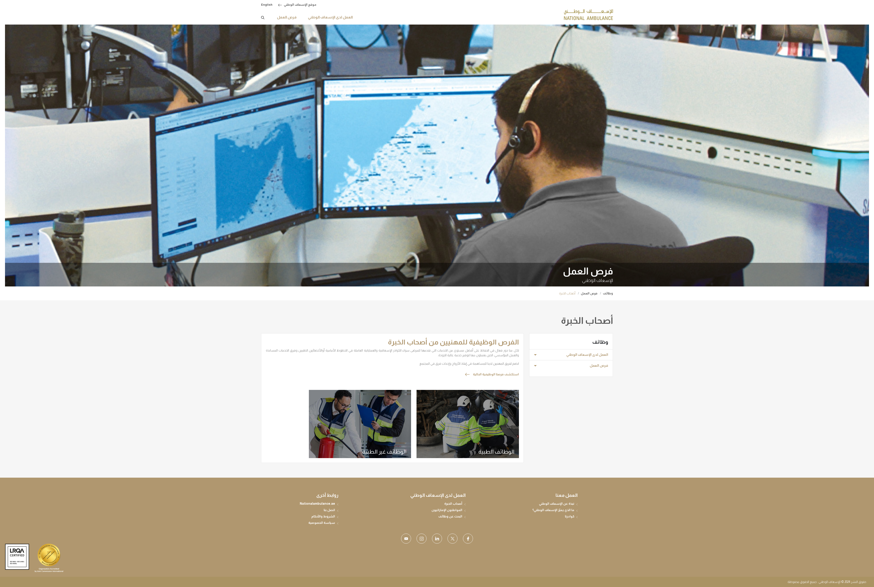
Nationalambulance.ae (317, 503)
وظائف (608, 293)
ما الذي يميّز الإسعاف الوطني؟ (553, 510)
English (266, 4)
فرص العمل (589, 293)
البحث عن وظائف (450, 516)
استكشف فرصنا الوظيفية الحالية (496, 374)
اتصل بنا (329, 510)
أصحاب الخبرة (453, 503)
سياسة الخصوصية (321, 522)
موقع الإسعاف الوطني (300, 4)
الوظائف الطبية (496, 452)
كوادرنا (569, 516)
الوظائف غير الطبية (384, 452)
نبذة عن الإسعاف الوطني (556, 503)
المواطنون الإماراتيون (447, 510)
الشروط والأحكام (323, 516)
